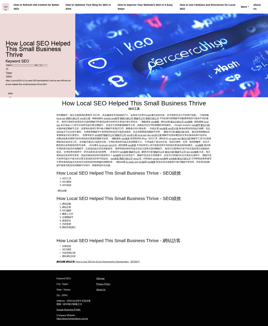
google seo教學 (111, 118)
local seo (61, 118)
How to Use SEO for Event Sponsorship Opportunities (102, 262)
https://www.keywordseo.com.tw (72, 318)
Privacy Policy (103, 284)
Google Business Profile (69, 310)
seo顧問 (196, 125)
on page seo (175, 138)
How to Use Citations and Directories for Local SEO (207, 6)
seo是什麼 (85, 118)
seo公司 (113, 145)
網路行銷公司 (72, 118)
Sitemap (100, 278)
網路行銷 (180, 132)
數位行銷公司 (177, 122)
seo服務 (155, 122)
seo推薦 (163, 128)
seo (149, 135)
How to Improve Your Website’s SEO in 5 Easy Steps (145, 6)
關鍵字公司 (139, 118)
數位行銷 (205, 125)
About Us (257, 6)
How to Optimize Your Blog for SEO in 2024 (88, 6)
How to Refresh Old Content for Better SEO (36, 6)
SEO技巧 (135, 262)
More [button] (244, 6)
